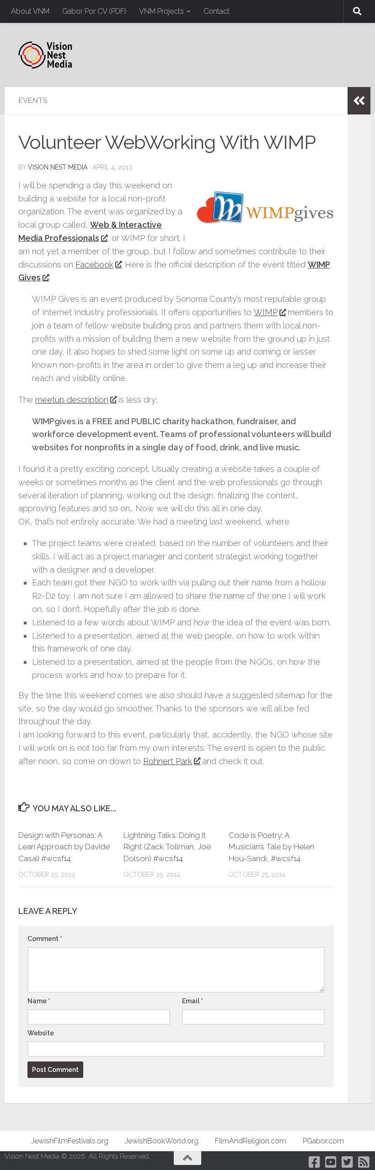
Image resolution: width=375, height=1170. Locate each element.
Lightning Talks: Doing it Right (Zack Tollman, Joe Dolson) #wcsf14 (167, 847)
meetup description (71, 400)
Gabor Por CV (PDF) (94, 11)
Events (33, 100)
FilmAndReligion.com (250, 1141)
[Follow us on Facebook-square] (314, 1162)
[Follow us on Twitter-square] (347, 1162)
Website (40, 1033)
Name (38, 1001)
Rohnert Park (167, 761)
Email (192, 1001)
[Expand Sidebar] (359, 101)
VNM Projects (161, 11)
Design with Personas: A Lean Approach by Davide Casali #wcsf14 (64, 847)
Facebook (94, 264)
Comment (44, 938)
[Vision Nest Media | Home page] (45, 55)
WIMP (266, 312)
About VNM (30, 11)
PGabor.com (323, 1141)
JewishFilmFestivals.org (69, 1141)
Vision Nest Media (57, 167)
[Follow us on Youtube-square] (331, 1162)
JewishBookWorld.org (161, 1141)
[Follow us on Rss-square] (364, 1162)
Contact (217, 11)
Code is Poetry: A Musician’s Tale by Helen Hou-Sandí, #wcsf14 (271, 847)
